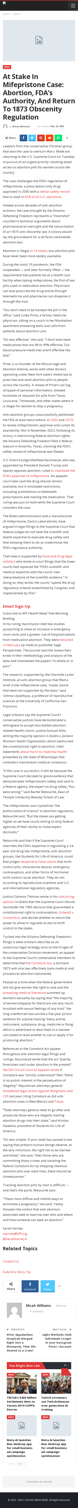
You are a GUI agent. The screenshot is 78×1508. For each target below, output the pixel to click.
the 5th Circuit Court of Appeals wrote (31, 1070)
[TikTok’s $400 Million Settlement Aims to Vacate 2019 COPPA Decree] (22, 1383)
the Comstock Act (38, 963)
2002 (54, 420)
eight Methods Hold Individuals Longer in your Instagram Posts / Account (56, 1340)
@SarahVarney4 (15, 1239)
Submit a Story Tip (17, 1272)
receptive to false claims (38, 861)
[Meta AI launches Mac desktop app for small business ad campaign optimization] (22, 1425)
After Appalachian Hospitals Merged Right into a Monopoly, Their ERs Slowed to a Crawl (21, 1342)
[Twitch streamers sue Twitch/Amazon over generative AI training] (56, 1383)
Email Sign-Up (16, 606)
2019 (69, 420)
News (7, 67)
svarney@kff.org (15, 1233)
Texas (59, 1101)
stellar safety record (55, 191)
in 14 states (38, 251)
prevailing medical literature (24, 992)
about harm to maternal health (43, 751)
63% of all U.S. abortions (43, 197)
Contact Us (11, 1261)
